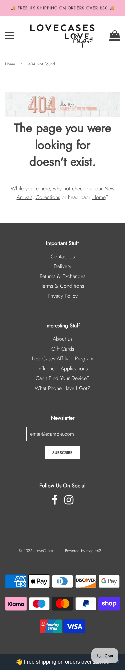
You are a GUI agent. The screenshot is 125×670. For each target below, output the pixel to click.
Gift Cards (62, 349)
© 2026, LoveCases (36, 551)
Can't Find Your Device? (63, 378)
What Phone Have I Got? (62, 388)
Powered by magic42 (83, 551)
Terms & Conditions (62, 286)
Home (10, 64)
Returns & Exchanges (62, 276)
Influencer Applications (62, 368)
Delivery (62, 266)
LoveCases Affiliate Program (62, 358)
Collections (48, 197)
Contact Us (63, 256)
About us (62, 339)
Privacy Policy (63, 296)
